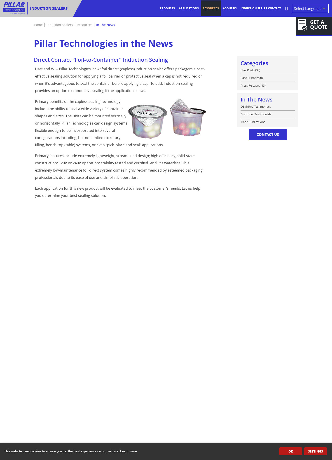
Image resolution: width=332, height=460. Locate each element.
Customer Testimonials (256, 114)
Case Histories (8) (252, 78)
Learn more (128, 451)
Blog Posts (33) (250, 70)
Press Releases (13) (253, 85)
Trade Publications (253, 121)
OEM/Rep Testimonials (256, 106)
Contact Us (268, 134)
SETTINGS (315, 451)
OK (290, 451)
